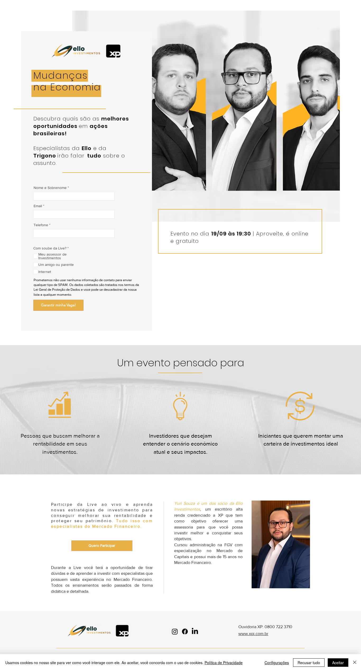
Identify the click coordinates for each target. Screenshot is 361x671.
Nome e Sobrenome (50, 187)
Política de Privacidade (224, 662)
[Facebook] (185, 631)
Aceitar (338, 662)
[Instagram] (175, 631)
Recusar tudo (309, 662)
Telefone (41, 225)
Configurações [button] (277, 662)
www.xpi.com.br (253, 633)
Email (38, 206)
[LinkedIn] (195, 631)
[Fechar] (354, 662)
